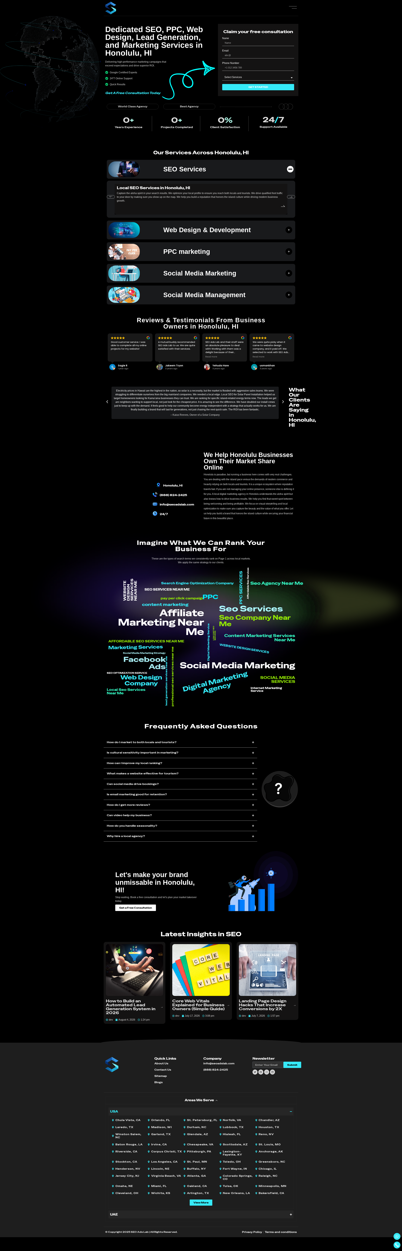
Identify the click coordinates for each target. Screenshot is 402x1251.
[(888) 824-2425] (155, 494)
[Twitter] (255, 1072)
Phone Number (230, 63)
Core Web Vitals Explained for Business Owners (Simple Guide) (198, 1004)
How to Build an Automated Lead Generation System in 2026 (130, 1006)
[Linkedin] (272, 1072)
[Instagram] (266, 1072)
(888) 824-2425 (173, 495)
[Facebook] (260, 1072)
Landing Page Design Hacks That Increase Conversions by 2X (262, 1004)
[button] (111, 196)
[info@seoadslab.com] (155, 504)
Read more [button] (211, 356)
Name (225, 38)
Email (225, 50)
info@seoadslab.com (177, 504)
